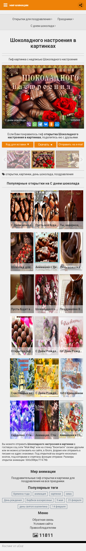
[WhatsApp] (34, 124)
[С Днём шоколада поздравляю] (22, 209)
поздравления (63, 174)
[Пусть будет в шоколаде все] (22, 293)
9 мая (60, 500)
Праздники (65, 19)
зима (69, 493)
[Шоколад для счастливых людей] (22, 251)
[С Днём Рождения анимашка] (46, 335)
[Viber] (29, 124)
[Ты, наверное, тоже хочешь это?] (71, 209)
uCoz (20, 546)
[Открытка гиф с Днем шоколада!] (22, 335)
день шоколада (42, 174)
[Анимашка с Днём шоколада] (46, 251)
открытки (12, 174)
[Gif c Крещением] (71, 377)
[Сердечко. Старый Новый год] (22, 419)
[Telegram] (40, 124)
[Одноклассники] (51, 124)
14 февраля (59, 506)
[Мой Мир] (57, 124)
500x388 (75, 120)
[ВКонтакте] (45, 124)
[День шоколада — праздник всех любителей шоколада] (71, 251)
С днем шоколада (43, 25)
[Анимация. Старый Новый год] (46, 419)
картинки (25, 174)
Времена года (21, 493)
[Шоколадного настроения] (46, 293)
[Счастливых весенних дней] (22, 377)
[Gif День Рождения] (71, 335)
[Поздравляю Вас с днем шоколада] (71, 293)
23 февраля (74, 500)
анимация (40, 493)
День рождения (13, 500)
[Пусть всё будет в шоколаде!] (46, 209)
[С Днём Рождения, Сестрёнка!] (46, 377)
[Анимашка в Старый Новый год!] (71, 419)
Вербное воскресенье (39, 500)
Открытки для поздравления (31, 19)
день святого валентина (33, 506)
